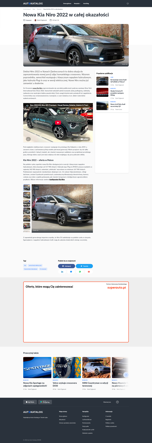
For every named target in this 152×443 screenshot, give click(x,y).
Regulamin (108, 419)
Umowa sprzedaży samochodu (67, 423)
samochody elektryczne (35, 265)
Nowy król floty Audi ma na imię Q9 (117, 105)
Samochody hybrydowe (30, 269)
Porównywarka (86, 423)
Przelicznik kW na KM (88, 430)
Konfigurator (85, 416)
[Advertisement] (112, 143)
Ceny (111, 77)
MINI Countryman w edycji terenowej (95, 384)
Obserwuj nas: (107, 402)
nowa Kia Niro (37, 88)
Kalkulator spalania (87, 433)
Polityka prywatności (111, 426)
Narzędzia (85, 411)
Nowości (113, 88)
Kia (25, 265)
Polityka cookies (110, 423)
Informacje (109, 411)
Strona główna (63, 416)
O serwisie (108, 416)
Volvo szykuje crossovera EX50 (65, 384)
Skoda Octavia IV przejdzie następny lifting (117, 93)
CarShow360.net (86, 419)
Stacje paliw (85, 426)
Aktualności (62, 419)
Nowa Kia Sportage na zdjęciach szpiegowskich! (35, 384)
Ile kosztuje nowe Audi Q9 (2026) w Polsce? (118, 81)
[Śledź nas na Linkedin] (117, 402)
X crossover (43, 269)
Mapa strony (63, 411)
